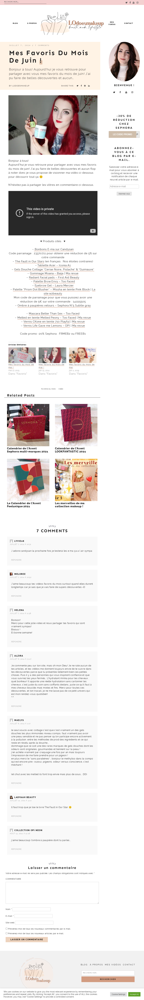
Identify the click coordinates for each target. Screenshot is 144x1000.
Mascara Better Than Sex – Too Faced (54, 313)
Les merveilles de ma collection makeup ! (70, 505)
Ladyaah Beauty (25, 797)
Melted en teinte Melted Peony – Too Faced (46, 317)
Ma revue (72, 273)
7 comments (42, 45)
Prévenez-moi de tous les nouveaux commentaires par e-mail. (39, 929)
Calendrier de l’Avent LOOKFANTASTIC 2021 (70, 450)
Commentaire (13, 879)
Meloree (20, 574)
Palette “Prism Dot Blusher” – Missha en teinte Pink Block (51, 289)
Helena (19, 610)
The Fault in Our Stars (29, 261)
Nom (9, 909)
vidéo (60, 389)
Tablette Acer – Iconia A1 (54, 265)
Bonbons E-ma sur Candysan (54, 249)
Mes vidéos (113, 964)
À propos (32, 23)
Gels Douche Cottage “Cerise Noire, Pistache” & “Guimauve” (54, 269)
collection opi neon (28, 830)
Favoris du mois (48, 389)
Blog (15, 23)
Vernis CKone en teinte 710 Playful (46, 321)
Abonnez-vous (124, 194)
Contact (128, 23)
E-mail (10, 916)
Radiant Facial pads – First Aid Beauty (54, 277)
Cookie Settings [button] (118, 994)
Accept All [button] (134, 994)
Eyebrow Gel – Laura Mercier (54, 285)
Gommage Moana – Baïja (46, 273)
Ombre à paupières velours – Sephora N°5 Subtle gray (54, 305)
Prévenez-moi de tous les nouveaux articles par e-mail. (36, 933)
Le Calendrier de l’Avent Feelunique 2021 (24, 505)
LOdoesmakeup (20, 86)
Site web (10, 922)
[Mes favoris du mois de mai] (82, 355)
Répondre (16, 560)
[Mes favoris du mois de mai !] (22, 355)
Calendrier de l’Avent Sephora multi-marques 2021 (27, 450)
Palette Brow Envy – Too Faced (54, 281)
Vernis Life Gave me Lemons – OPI (46, 325)
